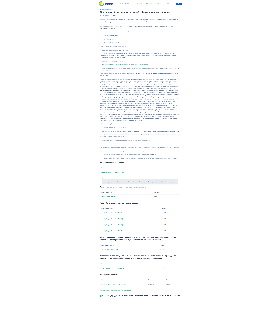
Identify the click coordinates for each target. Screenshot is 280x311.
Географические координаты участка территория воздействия (118, 143)
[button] (129, 4)
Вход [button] (179, 3)
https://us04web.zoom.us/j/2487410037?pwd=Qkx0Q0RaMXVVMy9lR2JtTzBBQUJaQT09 (125, 64)
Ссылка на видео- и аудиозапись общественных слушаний (115, 290)
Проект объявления (106, 178)
